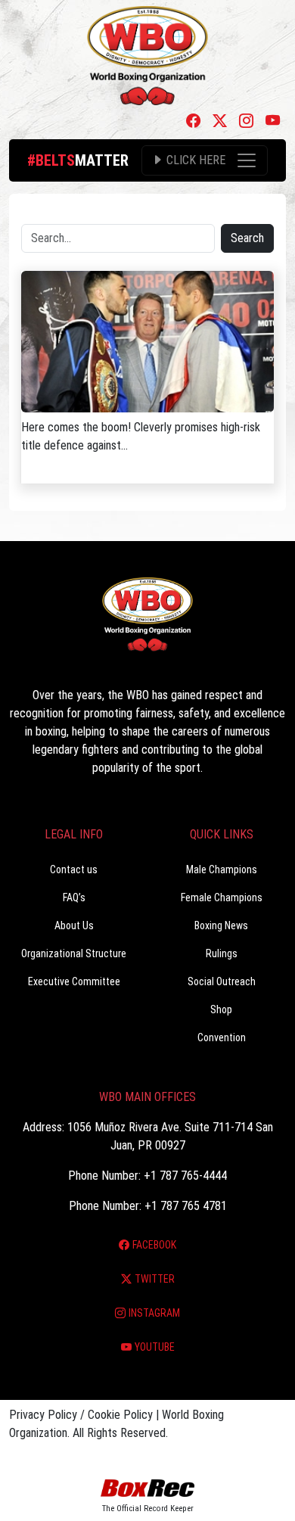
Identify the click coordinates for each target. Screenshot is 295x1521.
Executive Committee (74, 981)
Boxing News (221, 925)
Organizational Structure (73, 953)
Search (247, 238)
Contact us (74, 869)
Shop (221, 1009)
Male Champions (221, 869)
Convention (221, 1037)
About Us (74, 925)
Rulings (222, 953)
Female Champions (221, 897)
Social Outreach (222, 981)
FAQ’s (74, 897)
